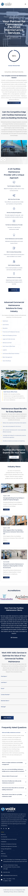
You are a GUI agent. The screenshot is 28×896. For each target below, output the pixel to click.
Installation (3, 841)
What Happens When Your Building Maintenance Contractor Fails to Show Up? (13, 531)
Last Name (4, 682)
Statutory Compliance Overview (8, 844)
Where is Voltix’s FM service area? (10, 776)
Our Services (4, 836)
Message (3, 706)
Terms (15, 891)
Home (2, 832)
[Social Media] (1, 828)
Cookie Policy (21, 891)
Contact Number (5, 694)
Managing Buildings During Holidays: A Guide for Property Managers (13, 498)
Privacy (11, 891)
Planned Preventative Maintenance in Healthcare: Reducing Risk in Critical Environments (13, 565)
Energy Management (6, 848)
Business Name (5, 700)
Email (2, 688)
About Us (3, 834)
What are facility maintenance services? (11, 732)
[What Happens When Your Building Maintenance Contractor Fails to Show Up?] (14, 520)
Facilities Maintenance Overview (9, 839)
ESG (2, 851)
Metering (3, 853)
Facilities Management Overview (9, 846)
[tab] (14, 732)
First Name (4, 676)
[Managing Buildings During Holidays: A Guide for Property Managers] (14, 488)
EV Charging (4, 856)
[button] (14, 37)
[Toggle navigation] (25, 4)
